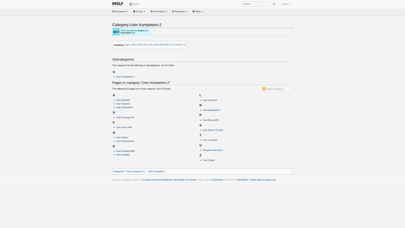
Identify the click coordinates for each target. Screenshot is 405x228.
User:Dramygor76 (125, 117)
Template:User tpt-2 (213, 150)
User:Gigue (122, 137)
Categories (118, 171)
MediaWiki (243, 179)
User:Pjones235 (211, 120)
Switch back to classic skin (263, 179)
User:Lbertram (210, 100)
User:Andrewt (123, 103)
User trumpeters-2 (125, 76)
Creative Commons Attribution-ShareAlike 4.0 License (169, 179)
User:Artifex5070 (124, 107)
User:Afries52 (123, 100)
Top (127, 45)
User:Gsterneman (125, 141)
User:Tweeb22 (210, 140)
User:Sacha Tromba (213, 130)
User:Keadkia (123, 154)
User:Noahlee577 (211, 110)
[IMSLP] (118, 4)
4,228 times (217, 179)
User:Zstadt (209, 160)
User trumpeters (156, 171)
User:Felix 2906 (124, 127)
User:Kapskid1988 (125, 151)
